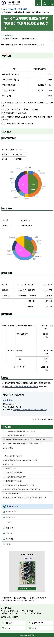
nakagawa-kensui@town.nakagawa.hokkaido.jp (30, 410)
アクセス (7, 628)
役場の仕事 (12, 9)
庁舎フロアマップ (37, 623)
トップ (3, 9)
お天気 (34, 628)
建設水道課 (23, 9)
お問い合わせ (9, 623)
